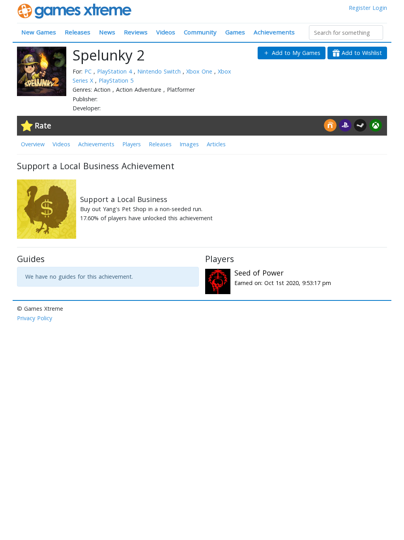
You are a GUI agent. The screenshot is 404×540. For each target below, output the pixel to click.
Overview (33, 144)
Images (189, 144)
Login (379, 7)
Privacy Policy (34, 318)
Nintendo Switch (160, 71)
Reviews (136, 32)
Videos (165, 32)
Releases (77, 32)
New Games (38, 32)
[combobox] (346, 32)
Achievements (274, 32)
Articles (216, 144)
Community (200, 32)
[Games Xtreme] (75, 10)
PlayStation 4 (115, 71)
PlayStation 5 (116, 80)
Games (235, 32)
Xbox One (200, 71)
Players (131, 144)
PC (89, 71)
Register (359, 7)
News (107, 32)
